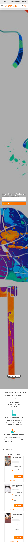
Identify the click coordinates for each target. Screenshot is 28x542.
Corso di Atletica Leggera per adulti (17, 516)
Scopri (18, 476)
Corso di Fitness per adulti (17, 458)
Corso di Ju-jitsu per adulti (17, 485)
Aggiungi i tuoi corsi (13, 376)
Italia (3, 449)
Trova (5, 203)
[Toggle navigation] (2, 6)
